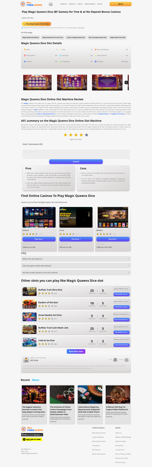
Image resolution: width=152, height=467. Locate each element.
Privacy (123, 454)
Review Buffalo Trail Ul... (121, 289)
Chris (110, 359)
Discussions (119, 446)
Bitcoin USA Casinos (98, 454)
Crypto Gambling (98, 437)
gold (35, 110)
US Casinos (96, 446)
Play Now (39, 239)
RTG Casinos (96, 450)
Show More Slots (76, 351)
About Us (118, 433)
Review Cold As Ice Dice (121, 339)
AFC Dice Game (120, 462)
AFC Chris (30, 18)
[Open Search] (51, 4)
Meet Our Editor (120, 441)
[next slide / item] (126, 82)
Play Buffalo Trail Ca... (121, 332)
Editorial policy (73, 27)
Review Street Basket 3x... (121, 314)
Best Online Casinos (98, 433)
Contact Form (119, 450)
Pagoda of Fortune (117, 114)
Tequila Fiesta (103, 114)
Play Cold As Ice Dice (121, 345)
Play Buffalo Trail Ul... (121, 294)
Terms (117, 454)
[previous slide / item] (25, 82)
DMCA (129, 454)
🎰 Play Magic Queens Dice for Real (36, 24)
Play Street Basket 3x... (122, 319)
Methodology (81, 27)
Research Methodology (123, 437)
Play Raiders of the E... (121, 307)
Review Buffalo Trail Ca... (121, 327)
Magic (26, 103)
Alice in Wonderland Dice (46, 114)
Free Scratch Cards (121, 458)
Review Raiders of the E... (121, 301)
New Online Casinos (99, 441)
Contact (121, 359)
